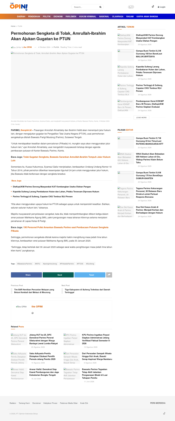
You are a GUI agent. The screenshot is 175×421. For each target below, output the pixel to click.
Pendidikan (34, 16)
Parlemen (71, 16)
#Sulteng (90, 263)
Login (162, 6)
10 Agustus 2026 (38, 362)
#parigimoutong (50, 263)
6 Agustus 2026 (89, 362)
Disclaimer (36, 403)
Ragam (130, 16)
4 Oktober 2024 (44, 47)
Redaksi (13, 403)
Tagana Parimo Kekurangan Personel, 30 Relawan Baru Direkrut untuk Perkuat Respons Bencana (149, 192)
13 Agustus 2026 (90, 347)
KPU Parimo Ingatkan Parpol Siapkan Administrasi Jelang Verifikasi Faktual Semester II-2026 (96, 339)
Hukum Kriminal (87, 16)
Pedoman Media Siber (69, 403)
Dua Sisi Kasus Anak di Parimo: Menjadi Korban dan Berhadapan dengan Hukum (149, 209)
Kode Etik (84, 403)
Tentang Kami (24, 403)
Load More (141, 117)
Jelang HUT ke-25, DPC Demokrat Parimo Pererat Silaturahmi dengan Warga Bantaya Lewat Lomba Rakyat (43, 339)
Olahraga (117, 16)
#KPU (37, 263)
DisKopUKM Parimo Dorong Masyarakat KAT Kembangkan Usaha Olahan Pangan (52, 186)
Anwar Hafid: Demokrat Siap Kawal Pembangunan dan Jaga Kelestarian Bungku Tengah (44, 372)
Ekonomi (58, 16)
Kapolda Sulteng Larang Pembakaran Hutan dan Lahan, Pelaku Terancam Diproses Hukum (56, 191)
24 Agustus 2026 (144, 60)
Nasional (104, 16)
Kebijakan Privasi (50, 403)
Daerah (21, 16)
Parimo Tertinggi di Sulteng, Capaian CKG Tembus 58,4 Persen (43, 196)
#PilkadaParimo (67, 263)
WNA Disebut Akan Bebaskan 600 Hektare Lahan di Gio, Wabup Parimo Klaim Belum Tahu (150, 158)
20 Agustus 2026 (144, 147)
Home (13, 26)
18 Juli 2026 (36, 378)
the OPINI (28, 47)
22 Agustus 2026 (144, 182)
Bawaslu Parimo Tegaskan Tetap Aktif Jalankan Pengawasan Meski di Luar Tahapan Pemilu (95, 373)
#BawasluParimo (24, 263)
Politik (47, 16)
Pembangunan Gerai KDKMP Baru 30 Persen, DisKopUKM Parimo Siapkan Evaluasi (150, 104)
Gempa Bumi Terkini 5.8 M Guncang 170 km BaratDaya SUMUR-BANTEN (149, 175)
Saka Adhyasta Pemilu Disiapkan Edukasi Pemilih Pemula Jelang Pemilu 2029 (42, 356)
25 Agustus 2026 (144, 44)
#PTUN (80, 263)
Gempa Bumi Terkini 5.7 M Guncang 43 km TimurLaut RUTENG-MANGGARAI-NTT (149, 141)
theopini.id (26, 130)
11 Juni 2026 (88, 381)
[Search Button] (101, 7)
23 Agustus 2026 (38, 347)
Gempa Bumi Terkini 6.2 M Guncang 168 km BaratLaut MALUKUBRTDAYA (149, 53)
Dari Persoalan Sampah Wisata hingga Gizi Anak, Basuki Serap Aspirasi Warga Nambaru (97, 356)
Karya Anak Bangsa (147, 16)
